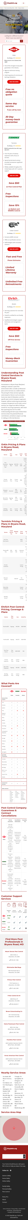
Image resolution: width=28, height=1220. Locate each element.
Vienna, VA (18, 1099)
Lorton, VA (6, 1093)
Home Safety (6, 1178)
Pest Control (6, 1191)
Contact (4, 1202)
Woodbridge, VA (7, 1095)
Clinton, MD (6, 1101)
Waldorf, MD (6, 1091)
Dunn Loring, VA (19, 1095)
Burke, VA (5, 1108)
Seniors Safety (6, 1175)
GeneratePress (14, 1217)
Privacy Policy (14, 1208)
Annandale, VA (7, 1106)
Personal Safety (6, 1189)
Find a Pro (5, 1197)
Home (1, 8)
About (4, 1199)
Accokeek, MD (7, 1076)
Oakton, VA (18, 1101)
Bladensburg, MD (20, 1108)
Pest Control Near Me (9, 8)
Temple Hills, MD (8, 1104)
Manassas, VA (19, 1093)
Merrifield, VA (18, 1097)
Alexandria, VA (7, 1099)
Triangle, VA (18, 1076)
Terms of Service (6, 1208)
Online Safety (6, 1181)
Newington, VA (7, 1089)
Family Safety (6, 1186)
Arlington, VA (18, 1081)
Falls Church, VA (19, 1085)
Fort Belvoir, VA (7, 1083)
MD (16, 8)
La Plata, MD (6, 1097)
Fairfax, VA (18, 1083)
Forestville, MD (19, 1087)
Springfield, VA (19, 1078)
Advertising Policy (17, 1210)
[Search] (24, 1156)
